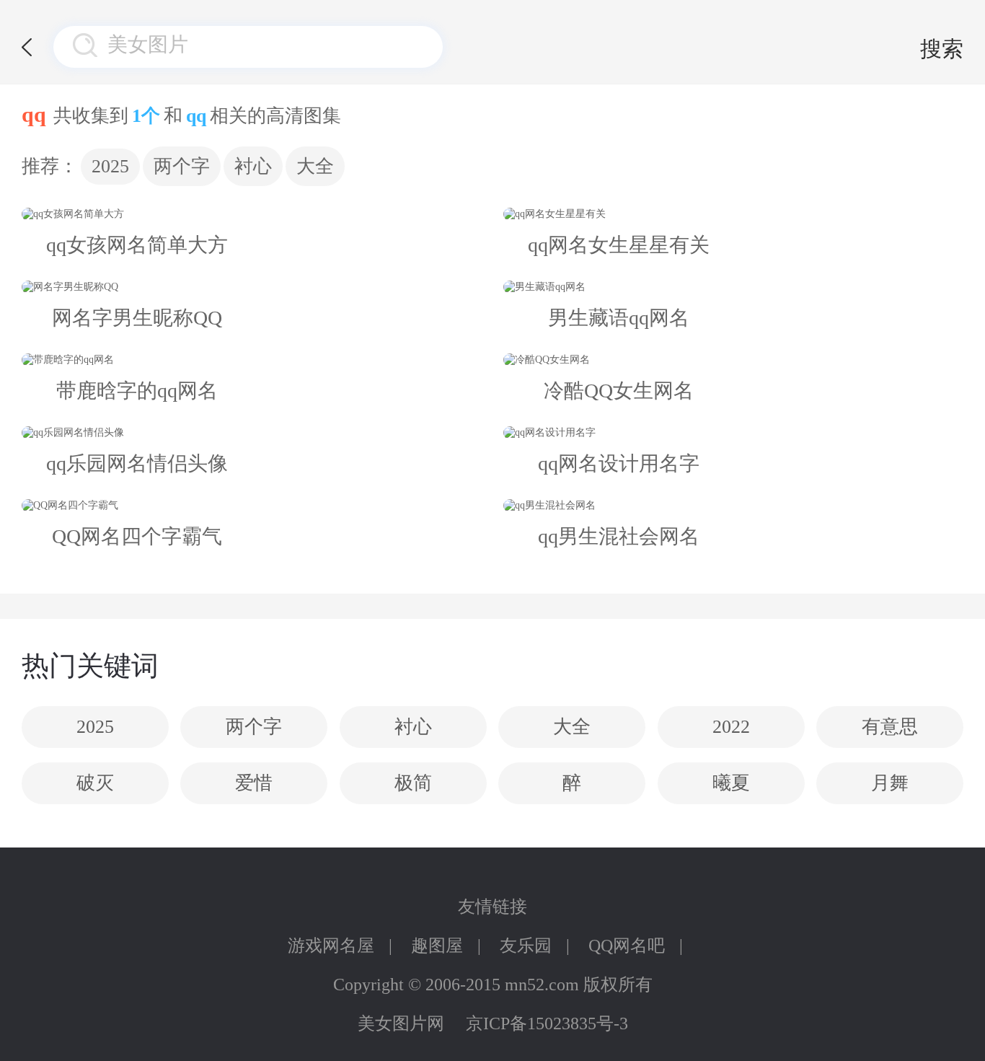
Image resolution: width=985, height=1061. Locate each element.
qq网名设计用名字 (618, 463)
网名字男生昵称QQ (137, 318)
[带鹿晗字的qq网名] (137, 359)
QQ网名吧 (626, 945)
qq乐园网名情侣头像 (137, 463)
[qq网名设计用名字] (618, 432)
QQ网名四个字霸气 (137, 536)
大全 (315, 166)
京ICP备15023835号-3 (547, 1023)
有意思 (890, 726)
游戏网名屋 (331, 945)
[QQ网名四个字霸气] (137, 505)
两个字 (182, 166)
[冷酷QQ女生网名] (618, 359)
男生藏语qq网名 (618, 318)
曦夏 (731, 782)
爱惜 (254, 782)
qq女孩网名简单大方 (137, 245)
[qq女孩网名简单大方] (137, 214)
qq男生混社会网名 (618, 536)
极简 (413, 782)
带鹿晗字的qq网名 (137, 390)
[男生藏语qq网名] (618, 287)
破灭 (95, 782)
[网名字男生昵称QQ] (137, 287)
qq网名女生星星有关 (619, 245)
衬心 (253, 166)
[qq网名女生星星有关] (618, 214)
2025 (110, 166)
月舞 (890, 782)
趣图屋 (437, 945)
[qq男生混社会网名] (618, 505)
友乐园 (526, 945)
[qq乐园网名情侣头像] (137, 432)
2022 (731, 726)
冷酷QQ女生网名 (619, 390)
